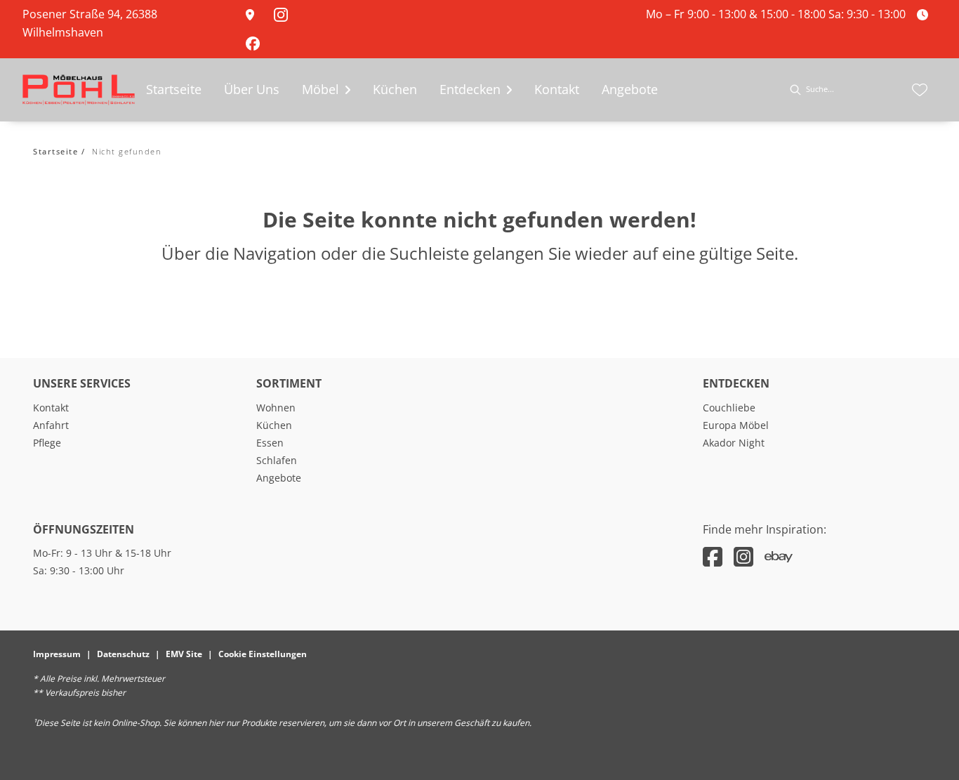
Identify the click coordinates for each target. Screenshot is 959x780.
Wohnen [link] (276, 407)
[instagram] (743, 556)
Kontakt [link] (51, 407)
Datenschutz (123, 654)
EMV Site (184, 654)
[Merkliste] (919, 90)
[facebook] (712, 556)
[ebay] (779, 556)
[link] (254, 15)
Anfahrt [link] (51, 425)
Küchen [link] (274, 425)
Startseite (55, 151)
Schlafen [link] (276, 460)
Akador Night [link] (734, 442)
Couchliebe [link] (729, 407)
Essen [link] (270, 442)
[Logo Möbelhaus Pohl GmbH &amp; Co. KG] (78, 89)
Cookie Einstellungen (262, 654)
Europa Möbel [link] (736, 425)
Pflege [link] (47, 442)
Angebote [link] (278, 477)
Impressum (57, 654)
